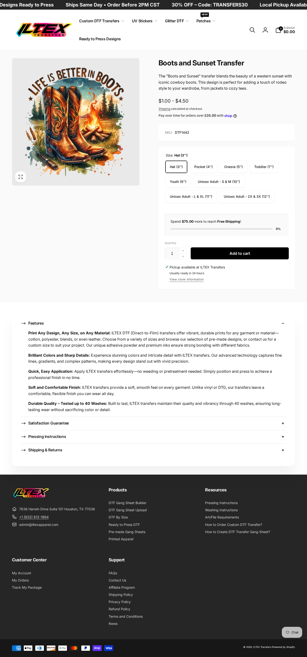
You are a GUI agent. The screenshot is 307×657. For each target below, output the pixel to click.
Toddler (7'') (264, 167)
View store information (187, 279)
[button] (101, 21)
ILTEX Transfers (262, 646)
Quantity (170, 242)
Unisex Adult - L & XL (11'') (191, 196)
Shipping (164, 108)
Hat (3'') (176, 167)
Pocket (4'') (203, 167)
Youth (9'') (178, 182)
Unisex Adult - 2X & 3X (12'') (247, 196)
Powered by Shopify (283, 646)
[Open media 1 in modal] (75, 122)
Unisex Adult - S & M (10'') (219, 182)
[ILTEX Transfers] (31, 497)
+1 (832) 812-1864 (34, 517)
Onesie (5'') (233, 167)
